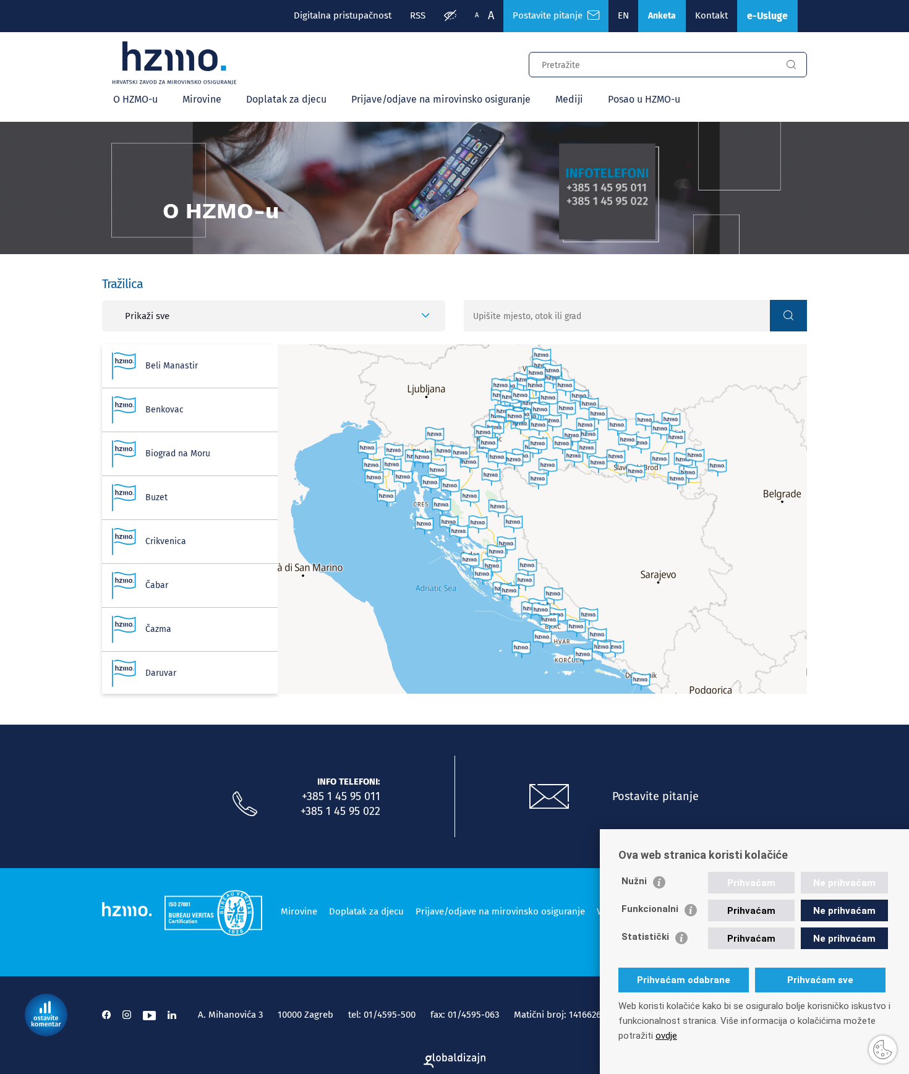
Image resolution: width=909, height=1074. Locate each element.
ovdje (666, 1035)
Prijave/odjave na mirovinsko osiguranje (441, 99)
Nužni (634, 881)
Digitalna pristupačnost (342, 15)
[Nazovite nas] (245, 804)
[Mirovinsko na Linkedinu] (172, 1015)
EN (623, 15)
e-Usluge (767, 16)
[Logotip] (174, 63)
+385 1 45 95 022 (340, 811)
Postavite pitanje (550, 15)
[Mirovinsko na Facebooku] (106, 1015)
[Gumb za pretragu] (790, 65)
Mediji (569, 99)
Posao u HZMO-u (644, 99)
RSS (417, 15)
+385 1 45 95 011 (341, 796)
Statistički (645, 936)
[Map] (542, 519)
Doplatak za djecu (286, 99)
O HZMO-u (135, 99)
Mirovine (201, 99)
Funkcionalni (649, 908)
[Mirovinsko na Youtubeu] (149, 1015)
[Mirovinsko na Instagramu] (126, 1015)
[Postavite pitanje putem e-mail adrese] (549, 797)
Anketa (662, 16)
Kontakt (711, 15)
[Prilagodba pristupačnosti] (450, 16)
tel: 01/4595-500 (382, 1014)
